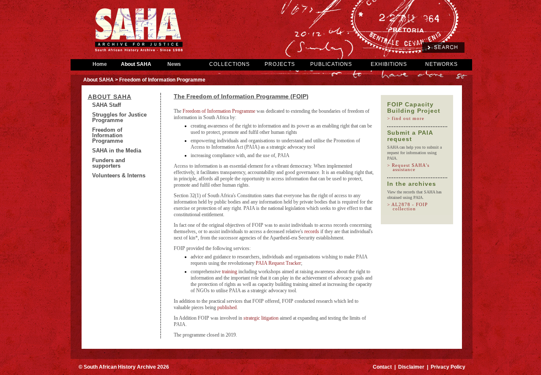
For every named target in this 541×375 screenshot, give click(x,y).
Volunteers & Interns (118, 175)
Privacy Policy (448, 367)
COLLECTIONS (229, 64)
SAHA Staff (106, 105)
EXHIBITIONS (389, 64)
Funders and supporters (108, 163)
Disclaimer (411, 367)
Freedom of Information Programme (107, 135)
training (230, 271)
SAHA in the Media (116, 150)
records (312, 231)
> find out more (408, 118)
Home (99, 64)
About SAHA (136, 64)
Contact (382, 367)
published (227, 307)
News (174, 64)
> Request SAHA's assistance (411, 167)
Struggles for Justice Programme (119, 117)
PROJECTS (280, 64)
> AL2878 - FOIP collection (410, 206)
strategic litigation (261, 318)
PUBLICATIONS (331, 64)
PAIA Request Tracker (278, 263)
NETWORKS (441, 64)
